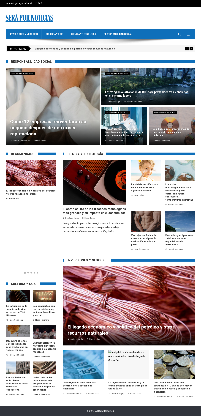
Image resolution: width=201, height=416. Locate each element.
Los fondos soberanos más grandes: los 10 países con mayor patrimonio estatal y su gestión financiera (173, 387)
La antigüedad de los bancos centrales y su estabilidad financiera (79, 385)
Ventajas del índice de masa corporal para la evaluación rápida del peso (143, 240)
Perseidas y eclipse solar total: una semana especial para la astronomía (179, 240)
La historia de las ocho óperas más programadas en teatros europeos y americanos (44, 383)
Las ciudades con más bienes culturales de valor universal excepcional (17, 383)
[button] (25, 273)
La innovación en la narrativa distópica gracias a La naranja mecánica (44, 347)
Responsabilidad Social (22, 73)
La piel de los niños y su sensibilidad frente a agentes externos (144, 187)
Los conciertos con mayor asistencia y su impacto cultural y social (44, 311)
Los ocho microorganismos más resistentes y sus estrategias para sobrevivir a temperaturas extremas (179, 192)
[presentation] (187, 48)
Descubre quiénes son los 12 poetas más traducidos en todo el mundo (17, 345)
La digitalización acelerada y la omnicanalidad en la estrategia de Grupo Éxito (127, 385)
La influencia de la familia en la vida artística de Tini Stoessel (16, 311)
